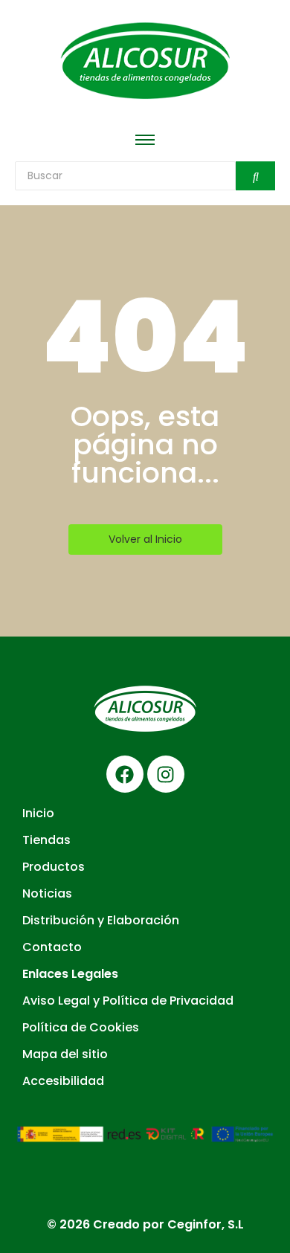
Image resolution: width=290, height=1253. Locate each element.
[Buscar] (255, 175)
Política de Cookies (80, 1027)
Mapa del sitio (65, 1054)
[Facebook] (125, 774)
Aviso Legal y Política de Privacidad (127, 1000)
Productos (53, 866)
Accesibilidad (63, 1080)
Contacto (52, 947)
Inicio (38, 813)
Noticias (47, 893)
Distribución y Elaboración (100, 920)
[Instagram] (165, 774)
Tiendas (46, 839)
